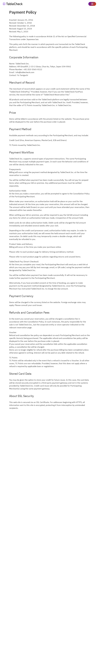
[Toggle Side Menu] (92, 4)
